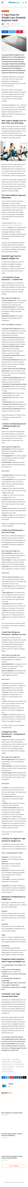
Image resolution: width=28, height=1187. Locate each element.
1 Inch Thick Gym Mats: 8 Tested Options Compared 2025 (12, 1157)
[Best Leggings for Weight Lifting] (14, 1104)
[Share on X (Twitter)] (12, 31)
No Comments (21, 26)
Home (3, 7)
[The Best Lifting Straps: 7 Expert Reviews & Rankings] (14, 1125)
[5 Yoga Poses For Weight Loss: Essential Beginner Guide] (14, 43)
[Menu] (3, 2)
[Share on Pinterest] (19, 31)
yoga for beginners (7, 1069)
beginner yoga (6, 1059)
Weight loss (5, 11)
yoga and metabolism (8, 1066)
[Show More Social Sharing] (24, 31)
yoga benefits (19, 1066)
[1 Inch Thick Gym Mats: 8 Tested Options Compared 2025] (14, 1147)
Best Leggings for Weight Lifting (12, 1113)
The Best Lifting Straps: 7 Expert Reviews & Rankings (12, 1134)
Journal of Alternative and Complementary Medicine (12, 225)
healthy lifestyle (6, 1062)
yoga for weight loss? (14, 972)
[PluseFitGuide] (14, 2)
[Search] (25, 2)
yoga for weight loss (7, 1071)
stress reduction (17, 1062)
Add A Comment (14, 1166)
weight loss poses (19, 1064)
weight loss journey (7, 1064)
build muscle (15, 1059)
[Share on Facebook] (5, 31)
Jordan (8, 24)
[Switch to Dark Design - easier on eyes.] (23, 2)
